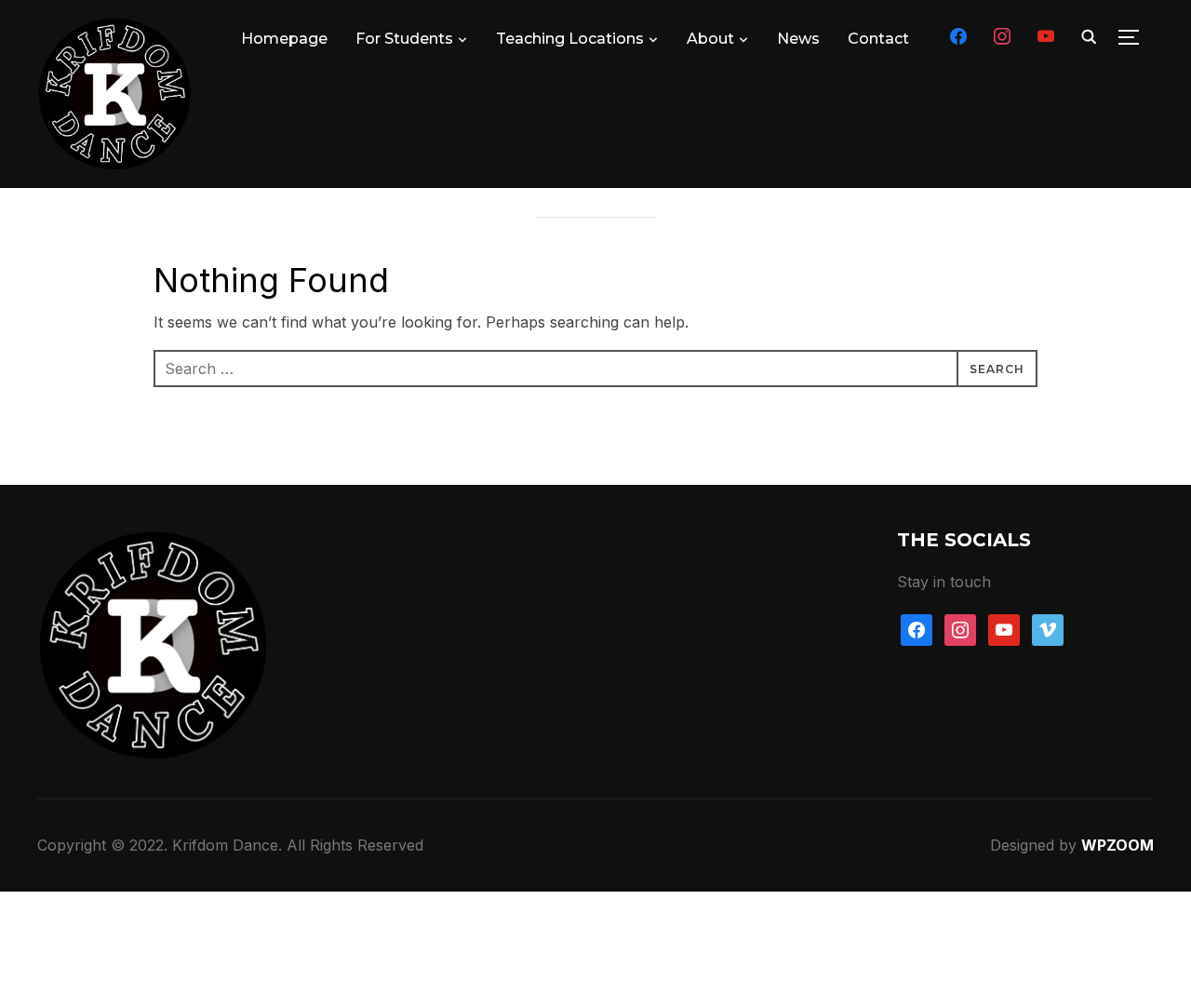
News (798, 38)
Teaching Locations (570, 38)
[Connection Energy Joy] (153, 542)
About (710, 38)
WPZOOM (1117, 845)
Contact (878, 38)
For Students (404, 38)
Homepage (284, 38)
